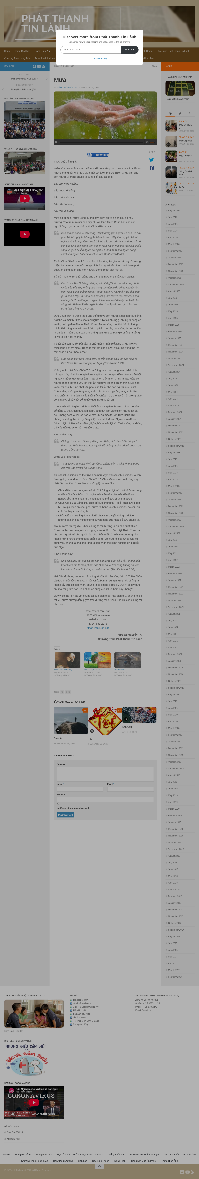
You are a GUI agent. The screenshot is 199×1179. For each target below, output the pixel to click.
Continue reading (100, 58)
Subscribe (130, 49)
